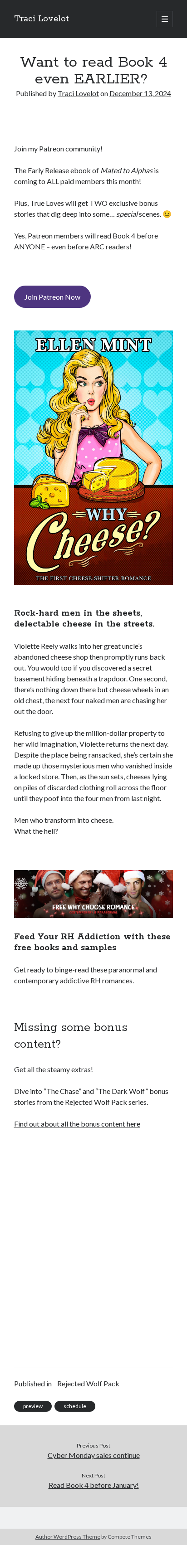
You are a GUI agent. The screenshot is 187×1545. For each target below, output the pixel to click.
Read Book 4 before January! (94, 1485)
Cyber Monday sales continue (94, 1455)
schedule (75, 1406)
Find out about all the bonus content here (77, 1123)
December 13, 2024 (140, 93)
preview (33, 1406)
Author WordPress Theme (67, 1536)
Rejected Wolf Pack (88, 1383)
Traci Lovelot (41, 19)
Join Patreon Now (52, 296)
